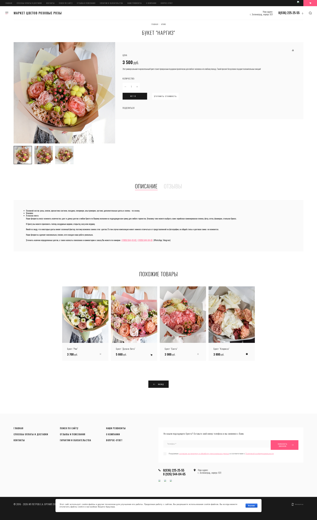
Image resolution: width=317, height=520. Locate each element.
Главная (8, 3)
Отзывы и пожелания (86, 3)
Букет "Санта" (171, 348)
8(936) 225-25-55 (289, 12)
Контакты (50, 3)
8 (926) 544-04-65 (174, 474)
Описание (146, 186)
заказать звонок (282, 445)
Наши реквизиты (134, 3)
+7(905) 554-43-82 (128, 240)
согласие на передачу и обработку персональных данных (204, 454)
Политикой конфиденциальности (259, 454)
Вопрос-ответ (167, 3)
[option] (64, 92)
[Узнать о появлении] (247, 354)
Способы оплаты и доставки (29, 3)
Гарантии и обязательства (111, 3)
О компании (151, 3)
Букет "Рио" (72, 348)
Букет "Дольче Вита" (125, 348)
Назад (161, 384)
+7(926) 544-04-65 (145, 240)
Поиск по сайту (65, 3)
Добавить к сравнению (293, 50)
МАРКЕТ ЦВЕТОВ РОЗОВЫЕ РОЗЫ (38, 13)
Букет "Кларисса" (221, 348)
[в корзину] (151, 355)
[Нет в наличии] (100, 354)
